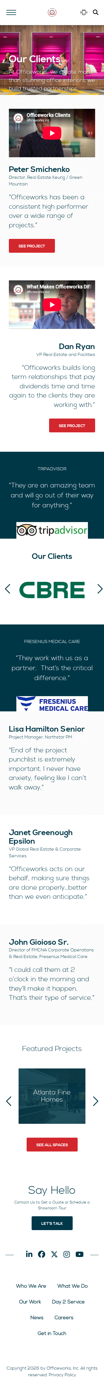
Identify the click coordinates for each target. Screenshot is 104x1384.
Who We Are (31, 1286)
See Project (32, 246)
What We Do (72, 1286)
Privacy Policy (62, 1375)
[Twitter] (54, 1255)
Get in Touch (52, 1334)
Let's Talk (52, 1224)
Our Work (30, 1302)
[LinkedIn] (29, 1255)
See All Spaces (52, 1145)
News (37, 1318)
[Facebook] (41, 1255)
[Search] (95, 13)
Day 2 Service (68, 1302)
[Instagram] (67, 1255)
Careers (64, 1318)
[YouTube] (79, 1255)
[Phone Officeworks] (83, 12)
